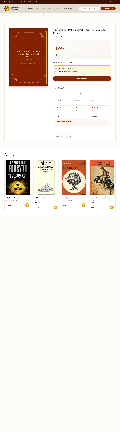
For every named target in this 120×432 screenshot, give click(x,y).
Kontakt (69, 8)
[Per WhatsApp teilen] (62, 136)
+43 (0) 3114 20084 (27, 2)
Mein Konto (113, 2)
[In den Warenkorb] (27, 205)
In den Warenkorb (82, 78)
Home (30, 8)
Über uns (55, 8)
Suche (42, 8)
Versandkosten (70, 62)
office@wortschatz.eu (11, 2)
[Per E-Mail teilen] (66, 136)
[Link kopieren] (70, 136)
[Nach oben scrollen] (114, 428)
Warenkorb (109, 8)
